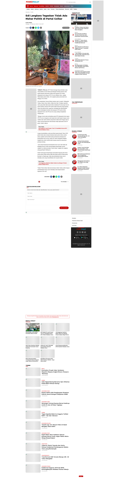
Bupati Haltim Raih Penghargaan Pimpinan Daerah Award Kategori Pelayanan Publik (55, 393)
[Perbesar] (48, 84)
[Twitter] (33, 28)
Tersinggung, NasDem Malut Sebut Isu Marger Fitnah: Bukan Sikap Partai (53, 163)
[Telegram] (38, 28)
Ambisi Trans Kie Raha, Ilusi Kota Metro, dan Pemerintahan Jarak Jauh (84, 149)
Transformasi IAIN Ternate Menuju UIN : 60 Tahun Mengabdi (55, 457)
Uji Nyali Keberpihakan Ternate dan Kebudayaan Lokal (84, 142)
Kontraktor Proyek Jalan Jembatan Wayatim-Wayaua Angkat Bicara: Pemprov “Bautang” (55, 371)
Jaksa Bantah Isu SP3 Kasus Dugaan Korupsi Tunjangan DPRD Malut (82, 48)
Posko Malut (29, 22)
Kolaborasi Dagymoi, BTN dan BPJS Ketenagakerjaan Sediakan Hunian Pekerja (55, 468)
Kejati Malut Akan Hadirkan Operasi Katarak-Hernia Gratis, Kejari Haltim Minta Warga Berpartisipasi (55, 436)
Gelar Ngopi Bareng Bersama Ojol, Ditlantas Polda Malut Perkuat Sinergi (55, 382)
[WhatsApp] (36, 28)
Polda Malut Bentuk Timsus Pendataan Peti (81, 60)
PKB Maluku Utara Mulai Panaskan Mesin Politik (32, 333)
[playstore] (85, 237)
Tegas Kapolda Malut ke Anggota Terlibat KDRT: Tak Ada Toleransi (55, 414)
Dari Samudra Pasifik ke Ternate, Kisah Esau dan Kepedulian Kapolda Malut (81, 35)
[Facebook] (31, 28)
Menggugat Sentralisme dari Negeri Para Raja (84, 161)
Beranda (27, 12)
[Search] (90, 2)
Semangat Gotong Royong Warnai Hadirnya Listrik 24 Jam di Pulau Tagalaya (55, 404)
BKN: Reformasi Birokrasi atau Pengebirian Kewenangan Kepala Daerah (84, 155)
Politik (32, 12)
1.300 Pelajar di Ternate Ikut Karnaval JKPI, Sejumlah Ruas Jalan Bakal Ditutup (82, 54)
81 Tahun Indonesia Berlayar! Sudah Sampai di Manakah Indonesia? (83, 168)
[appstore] (77, 237)
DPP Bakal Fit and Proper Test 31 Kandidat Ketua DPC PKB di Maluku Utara (53, 129)
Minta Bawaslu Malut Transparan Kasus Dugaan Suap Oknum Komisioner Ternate (32, 360)
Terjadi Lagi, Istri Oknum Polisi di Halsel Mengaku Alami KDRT (54, 425)
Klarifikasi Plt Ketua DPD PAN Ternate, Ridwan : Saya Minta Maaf (47, 360)
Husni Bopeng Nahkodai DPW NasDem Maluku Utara (62, 346)
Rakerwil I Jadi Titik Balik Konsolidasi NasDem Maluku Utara (47, 346)
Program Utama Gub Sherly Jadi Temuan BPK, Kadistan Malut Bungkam (81, 28)
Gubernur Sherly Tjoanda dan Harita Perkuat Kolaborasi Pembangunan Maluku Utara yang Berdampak (55, 447)
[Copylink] (41, 28)
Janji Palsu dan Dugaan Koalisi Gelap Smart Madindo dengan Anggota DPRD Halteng (82, 73)
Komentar (66, 27)
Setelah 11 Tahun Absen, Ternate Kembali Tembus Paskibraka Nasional (81, 41)
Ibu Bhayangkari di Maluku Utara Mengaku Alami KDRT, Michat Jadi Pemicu (82, 66)
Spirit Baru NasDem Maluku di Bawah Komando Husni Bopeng (32, 346)
